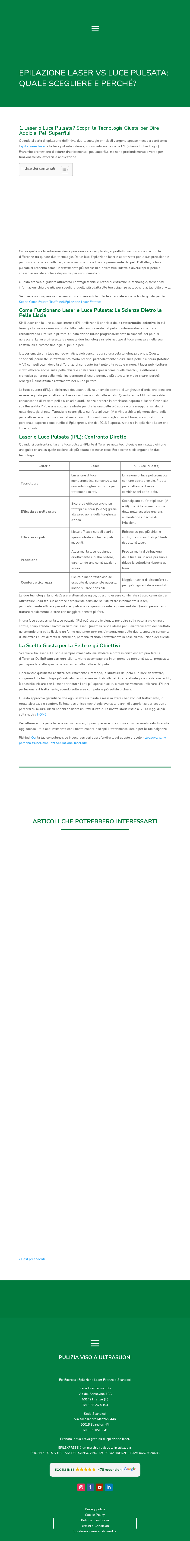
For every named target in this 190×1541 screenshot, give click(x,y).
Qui (34, 737)
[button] (95, 1470)
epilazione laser (33, 146)
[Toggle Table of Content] (62, 170)
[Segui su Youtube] (99, 1487)
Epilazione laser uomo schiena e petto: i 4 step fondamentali (81, 1088)
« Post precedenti (32, 1259)
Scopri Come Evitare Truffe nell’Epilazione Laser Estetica (60, 302)
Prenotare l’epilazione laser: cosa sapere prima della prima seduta (86, 952)
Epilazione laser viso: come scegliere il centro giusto (73, 1224)
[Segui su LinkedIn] (109, 1487)
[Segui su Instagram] (81, 1487)
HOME (41, 714)
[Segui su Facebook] (90, 1487)
